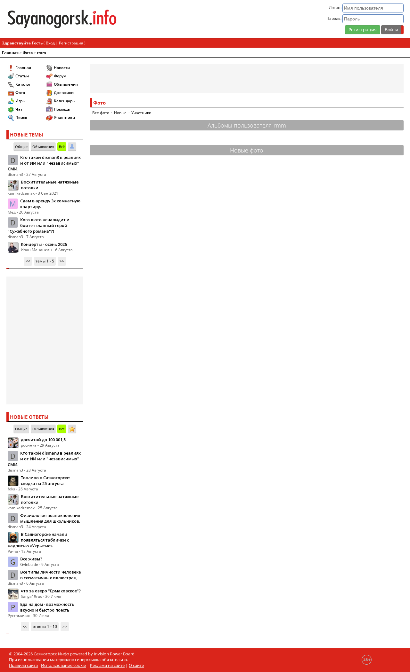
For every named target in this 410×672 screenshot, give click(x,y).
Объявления (66, 84)
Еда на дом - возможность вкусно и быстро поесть (47, 607)
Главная (10, 52)
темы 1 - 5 (45, 261)
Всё (62, 146)
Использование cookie (63, 665)
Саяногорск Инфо (51, 654)
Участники (64, 117)
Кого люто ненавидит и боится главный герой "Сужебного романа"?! (39, 225)
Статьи (22, 76)
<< (28, 261)
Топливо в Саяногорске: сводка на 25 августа (45, 480)
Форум (60, 76)
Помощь (62, 109)
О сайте (136, 665)
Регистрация (362, 30)
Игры (20, 101)
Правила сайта (23, 665)
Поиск (21, 117)
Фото (28, 52)
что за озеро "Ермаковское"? (51, 591)
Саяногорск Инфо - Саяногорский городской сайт (71, 19)
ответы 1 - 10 (45, 626)
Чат (18, 109)
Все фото (100, 112)
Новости (62, 67)
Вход (50, 43)
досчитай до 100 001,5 (43, 439)
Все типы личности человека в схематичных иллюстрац (50, 575)
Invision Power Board (114, 654)
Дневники (64, 92)
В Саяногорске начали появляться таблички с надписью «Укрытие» (38, 540)
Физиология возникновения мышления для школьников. (50, 518)
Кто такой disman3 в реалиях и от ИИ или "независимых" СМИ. (44, 163)
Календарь (64, 101)
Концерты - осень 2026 (44, 244)
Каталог (22, 84)
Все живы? (31, 559)
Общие (21, 146)
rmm (41, 52)
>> (62, 261)
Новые (120, 112)
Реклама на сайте (107, 665)
